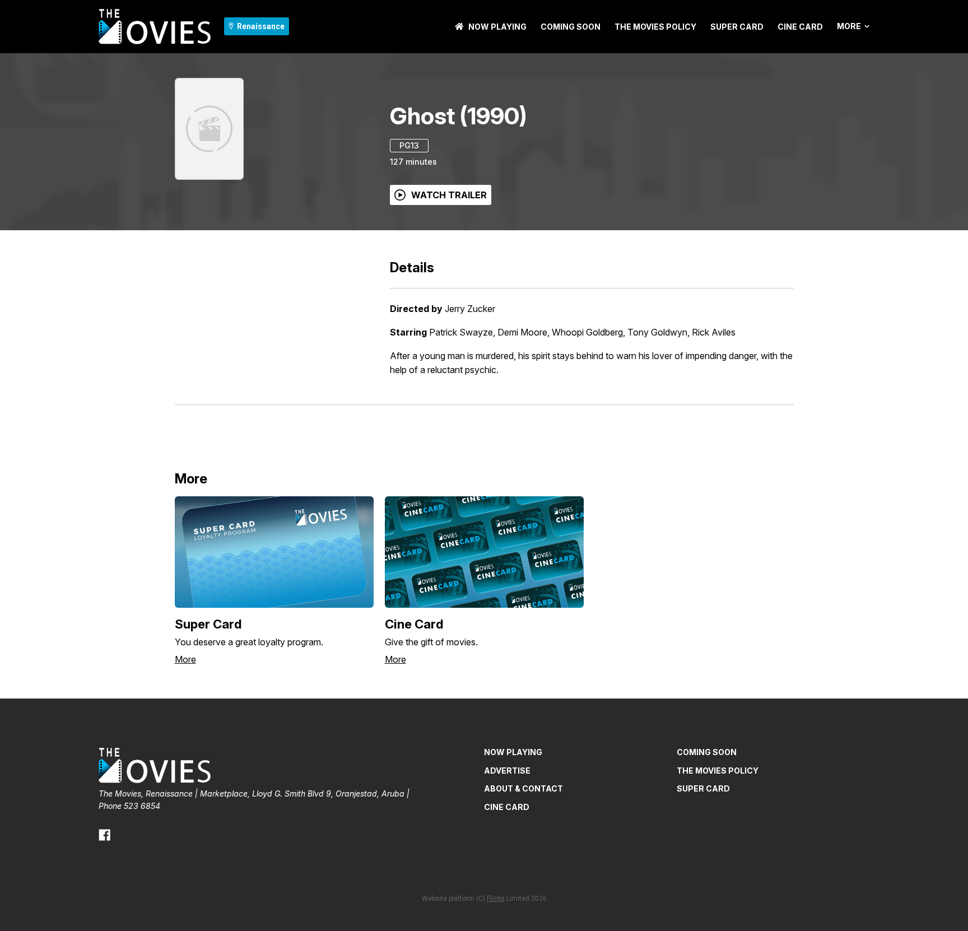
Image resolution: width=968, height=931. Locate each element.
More (849, 26)
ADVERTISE (507, 770)
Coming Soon (571, 26)
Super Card (737, 26)
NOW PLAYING (497, 26)
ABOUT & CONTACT (523, 788)
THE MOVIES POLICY (655, 26)
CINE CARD (800, 26)
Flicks (496, 898)
